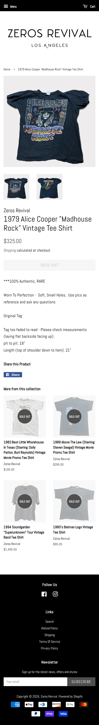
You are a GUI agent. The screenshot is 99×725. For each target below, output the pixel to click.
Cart (92, 6)
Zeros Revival (49, 696)
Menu (13, 6)
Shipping (10, 250)
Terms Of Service (49, 641)
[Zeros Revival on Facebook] (44, 595)
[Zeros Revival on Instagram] (55, 595)
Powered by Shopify (71, 696)
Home (7, 69)
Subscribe (81, 681)
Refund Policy (49, 628)
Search (49, 621)
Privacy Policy (49, 648)
